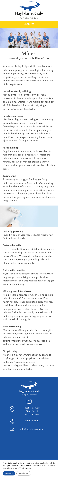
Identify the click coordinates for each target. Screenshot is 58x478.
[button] (27, 24)
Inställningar (23, 473)
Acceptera (9, 473)
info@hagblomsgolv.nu (32, 429)
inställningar (25, 468)
